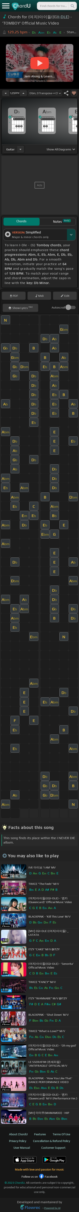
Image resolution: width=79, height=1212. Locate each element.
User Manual (21, 1147)
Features (40, 1134)
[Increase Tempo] (23, 93)
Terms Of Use (61, 1134)
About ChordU (18, 1134)
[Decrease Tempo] (5, 93)
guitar (10, 149)
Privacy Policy (17, 1141)
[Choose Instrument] (20, 149)
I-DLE (63, 16)
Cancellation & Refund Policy (51, 1141)
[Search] (72, 6)
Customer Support (53, 1147)
